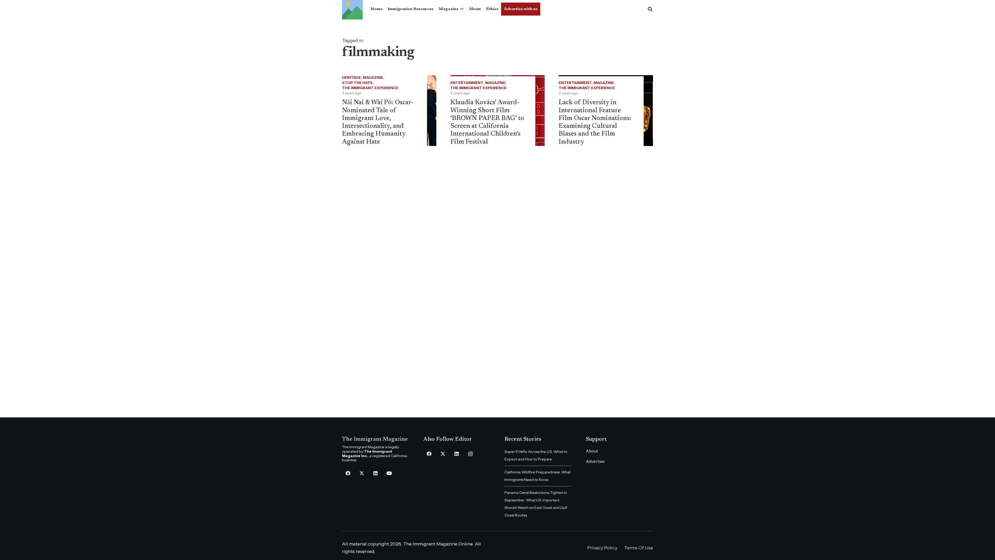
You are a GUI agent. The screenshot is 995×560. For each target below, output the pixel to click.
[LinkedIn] (375, 473)
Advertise (595, 461)
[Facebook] (348, 473)
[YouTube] (389, 473)
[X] (361, 473)
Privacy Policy (602, 548)
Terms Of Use (638, 548)
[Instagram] (470, 454)
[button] (461, 9)
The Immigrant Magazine (375, 439)
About (592, 450)
